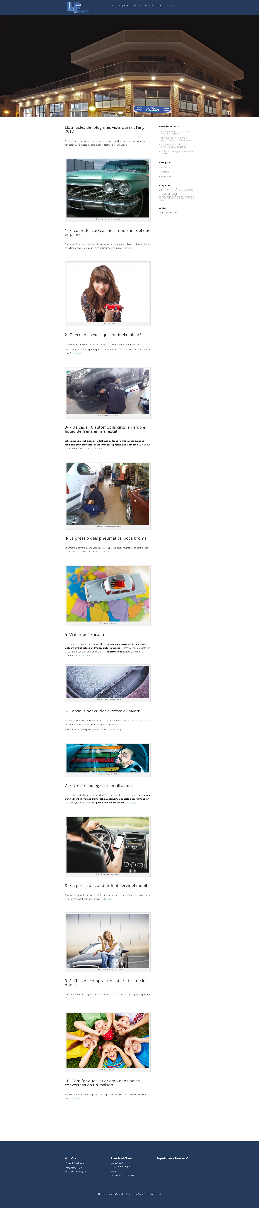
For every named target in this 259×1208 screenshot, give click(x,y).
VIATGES (161, 200)
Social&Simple (117, 1194)
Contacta (169, 5)
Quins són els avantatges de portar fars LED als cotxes (174, 145)
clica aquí (128, 247)
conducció (168, 189)
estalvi (190, 190)
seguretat (185, 197)
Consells (165, 171)
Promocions (167, 176)
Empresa (123, 5)
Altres (164, 167)
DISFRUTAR (181, 191)
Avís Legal (156, 1194)
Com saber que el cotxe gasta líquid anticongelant (175, 132)
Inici (113, 5)
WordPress (143, 1194)
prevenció (167, 197)
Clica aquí (97, 448)
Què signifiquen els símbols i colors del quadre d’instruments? (176, 139)
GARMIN (162, 194)
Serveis (149, 5)
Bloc (159, 5)
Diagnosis (136, 5)
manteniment (175, 193)
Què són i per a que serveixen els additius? (177, 152)
